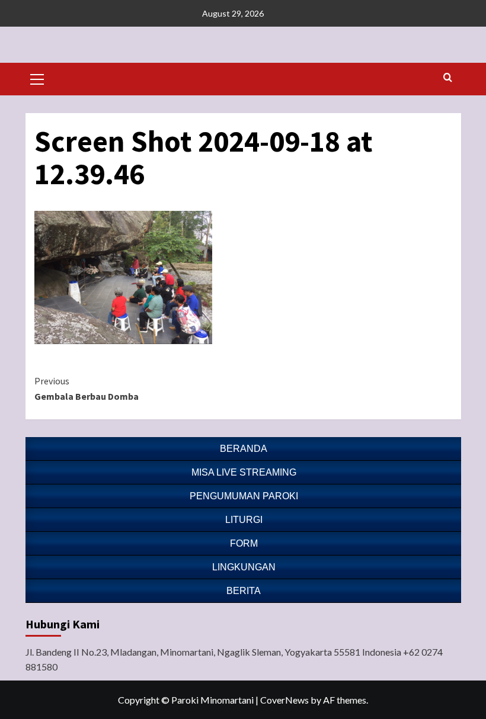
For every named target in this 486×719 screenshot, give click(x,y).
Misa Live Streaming (243, 472)
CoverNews (284, 699)
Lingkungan (244, 567)
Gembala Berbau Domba (86, 388)
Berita (243, 591)
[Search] (447, 78)
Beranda (243, 449)
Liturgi (244, 520)
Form (244, 543)
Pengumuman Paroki (244, 496)
